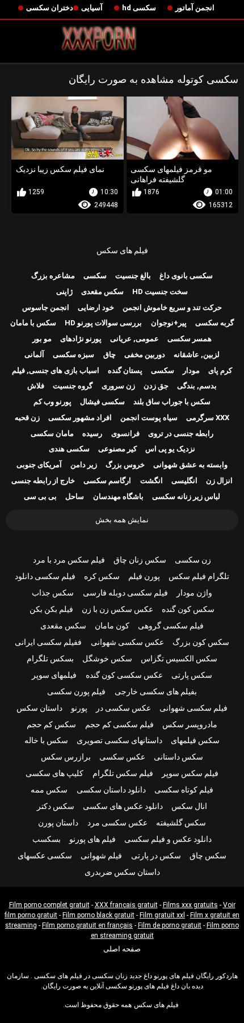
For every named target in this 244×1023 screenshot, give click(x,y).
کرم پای (220, 370)
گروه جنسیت (72, 385)
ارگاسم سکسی (107, 480)
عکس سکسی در (123, 707)
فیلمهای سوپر (54, 675)
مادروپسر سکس (189, 724)
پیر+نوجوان (169, 322)
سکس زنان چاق (139, 559)
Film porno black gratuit (98, 915)
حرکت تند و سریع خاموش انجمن (172, 307)
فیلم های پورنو (92, 839)
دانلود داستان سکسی (111, 789)
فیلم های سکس (122, 250)
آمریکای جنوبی (39, 464)
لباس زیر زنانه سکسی (186, 496)
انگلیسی (184, 480)
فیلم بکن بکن (51, 609)
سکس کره (102, 576)
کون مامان (112, 625)
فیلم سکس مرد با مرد (69, 559)
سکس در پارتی (156, 855)
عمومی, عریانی (134, 338)
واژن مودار (194, 592)
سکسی (95, 275)
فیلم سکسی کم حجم (119, 724)
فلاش (35, 385)
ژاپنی (64, 291)
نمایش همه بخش (122, 519)
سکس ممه (49, 789)
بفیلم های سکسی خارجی (156, 691)
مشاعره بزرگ (53, 275)
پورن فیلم (144, 576)
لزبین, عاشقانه (197, 354)
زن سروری (118, 385)
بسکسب (46, 839)
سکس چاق (208, 855)
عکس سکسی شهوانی (127, 642)
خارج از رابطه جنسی (43, 480)
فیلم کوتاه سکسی (183, 789)
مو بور (42, 338)
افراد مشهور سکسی (80, 417)
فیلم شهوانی (101, 855)
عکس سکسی (122, 756)
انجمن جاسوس (45, 307)
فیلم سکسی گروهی (171, 625)
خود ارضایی (96, 307)
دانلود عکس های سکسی (123, 806)
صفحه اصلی (122, 949)
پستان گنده (125, 370)
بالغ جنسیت (133, 275)
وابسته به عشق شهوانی (190, 464)
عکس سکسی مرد (117, 822)
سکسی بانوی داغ (186, 275)
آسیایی (92, 7)
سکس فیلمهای (195, 740)
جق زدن (156, 385)
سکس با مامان (33, 322)
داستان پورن (58, 822)
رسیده (92, 433)
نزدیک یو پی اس (170, 449)
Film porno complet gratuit (49, 905)
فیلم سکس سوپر (190, 773)
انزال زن (219, 480)
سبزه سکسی (73, 354)
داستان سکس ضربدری (122, 872)
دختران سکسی (49, 7)
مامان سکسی (52, 433)
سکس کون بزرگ (201, 642)
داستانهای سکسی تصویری (119, 740)
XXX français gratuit (126, 905)
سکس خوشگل (107, 658)
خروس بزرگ (125, 464)
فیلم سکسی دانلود (45, 576)
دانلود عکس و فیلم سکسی (168, 839)
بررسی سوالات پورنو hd (103, 322)
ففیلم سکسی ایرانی (48, 642)
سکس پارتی (191, 675)
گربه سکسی (214, 322)
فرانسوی (125, 433)
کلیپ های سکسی (54, 773)
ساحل (74, 496)
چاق (109, 354)
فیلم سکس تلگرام (122, 773)
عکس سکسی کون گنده (124, 675)
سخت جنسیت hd (160, 291)
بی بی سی (40, 496)
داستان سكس (39, 707)
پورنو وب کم (52, 401)
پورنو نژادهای (81, 338)
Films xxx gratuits (190, 905)
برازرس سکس (66, 756)
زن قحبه (27, 417)
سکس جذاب (53, 592)
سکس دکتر (55, 806)
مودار (191, 370)
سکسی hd (139, 7)
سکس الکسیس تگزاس (179, 658)
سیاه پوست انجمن (149, 417)
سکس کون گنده (188, 609)
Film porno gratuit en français (87, 925)
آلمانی (34, 354)
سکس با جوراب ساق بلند (172, 401)
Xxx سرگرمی (207, 417)
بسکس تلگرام (50, 658)
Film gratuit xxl (162, 915)
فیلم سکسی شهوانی (193, 707)
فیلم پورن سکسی (76, 691)
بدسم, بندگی (197, 385)
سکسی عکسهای (45, 855)
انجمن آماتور (194, 7)
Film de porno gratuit (169, 925)
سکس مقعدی (102, 291)
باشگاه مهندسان (118, 496)
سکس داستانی (178, 756)
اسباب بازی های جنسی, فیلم (55, 370)
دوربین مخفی (144, 354)
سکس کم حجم (51, 724)
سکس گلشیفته (181, 822)
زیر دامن (83, 464)
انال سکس (189, 806)
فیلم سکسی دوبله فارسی (125, 592)
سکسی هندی (69, 449)
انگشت (151, 480)
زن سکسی (193, 559)
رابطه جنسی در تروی (180, 433)
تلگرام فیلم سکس (199, 576)
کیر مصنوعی (117, 449)
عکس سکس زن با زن (117, 609)
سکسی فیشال (102, 401)
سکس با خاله (46, 740)
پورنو (79, 707)
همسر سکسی (189, 338)
